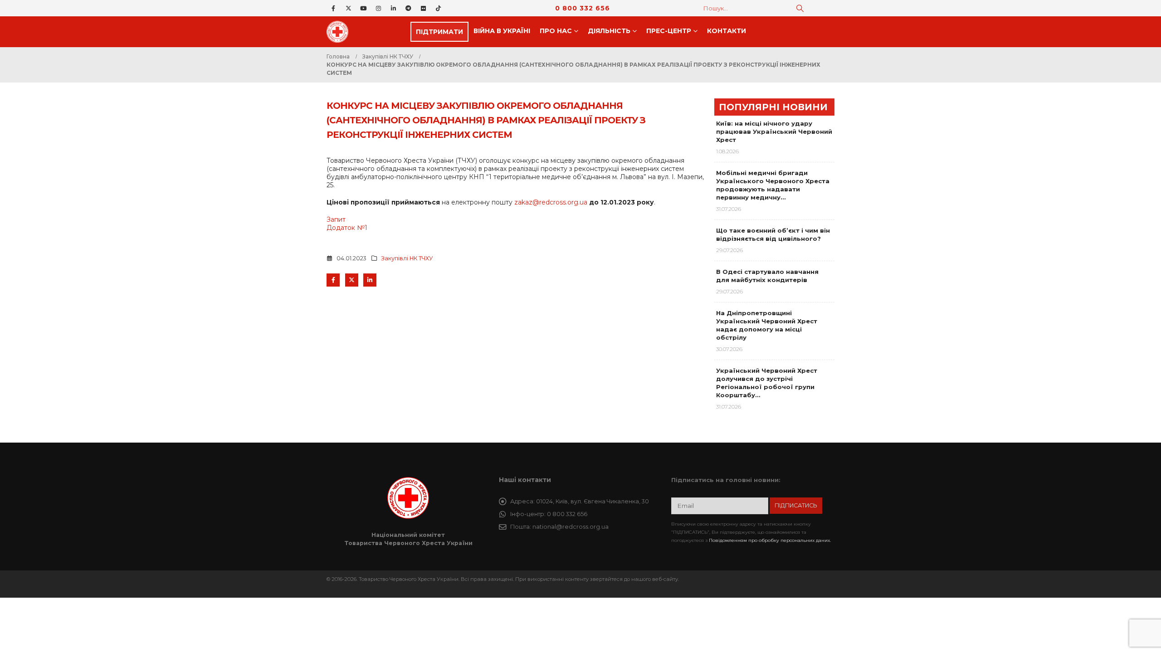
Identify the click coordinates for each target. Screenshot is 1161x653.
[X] (348, 8)
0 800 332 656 (582, 8)
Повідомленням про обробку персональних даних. (770, 540)
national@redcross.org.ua (570, 526)
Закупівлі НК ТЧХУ (407, 258)
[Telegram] (408, 8)
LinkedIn (369, 280)
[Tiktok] (438, 8)
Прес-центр (668, 31)
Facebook (333, 280)
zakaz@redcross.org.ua (550, 202)
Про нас (556, 31)
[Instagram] (378, 8)
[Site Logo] (340, 31)
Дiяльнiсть (609, 31)
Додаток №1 (347, 228)
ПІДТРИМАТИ (439, 32)
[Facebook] (333, 8)
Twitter (351, 280)
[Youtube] (363, 8)
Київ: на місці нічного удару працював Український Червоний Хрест (774, 131)
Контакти (726, 31)
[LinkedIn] (393, 8)
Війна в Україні (501, 31)
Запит (336, 219)
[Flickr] (423, 8)
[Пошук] (800, 8)
